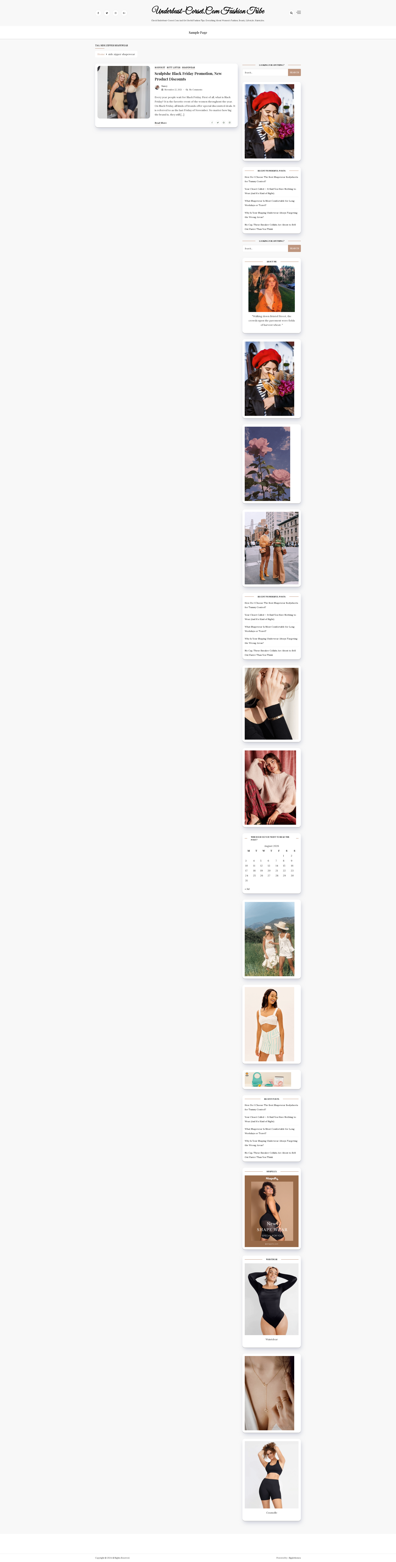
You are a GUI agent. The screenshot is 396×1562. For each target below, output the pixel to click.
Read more (161, 122)
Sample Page (198, 32)
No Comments (195, 90)
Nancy (164, 86)
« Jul (247, 888)
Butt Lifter (173, 67)
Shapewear (188, 67)
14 (276, 865)
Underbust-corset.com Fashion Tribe (208, 11)
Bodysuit (160, 67)
